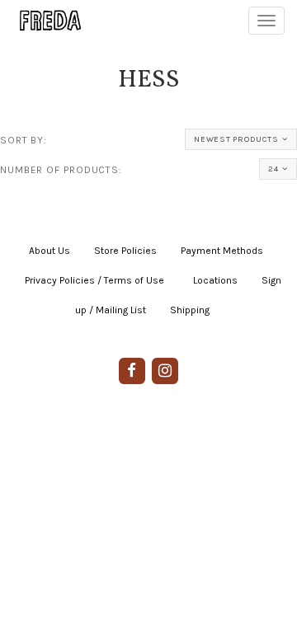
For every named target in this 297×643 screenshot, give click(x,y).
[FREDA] (43, 20)
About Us (49, 250)
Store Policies (125, 250)
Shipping (190, 310)
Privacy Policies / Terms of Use (94, 280)
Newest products (236, 139)
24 (273, 169)
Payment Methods (222, 250)
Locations (215, 280)
